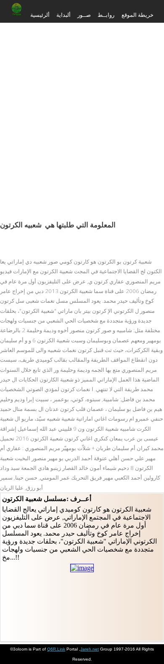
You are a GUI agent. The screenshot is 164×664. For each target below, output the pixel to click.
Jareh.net (89, 649)
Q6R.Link (56, 649)
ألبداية (63, 15)
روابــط (106, 15)
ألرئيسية (40, 15)
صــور (84, 15)
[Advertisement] (82, 111)
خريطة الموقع (137, 15)
